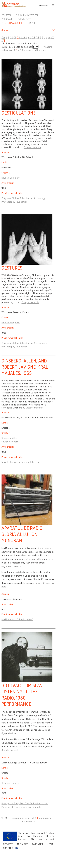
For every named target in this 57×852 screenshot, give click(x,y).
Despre (31, 23)
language (43, 5)
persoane (7, 19)
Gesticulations (19, 113)
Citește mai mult (32, 147)
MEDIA (50, 844)
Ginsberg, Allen (9, 437)
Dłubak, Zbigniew (11, 177)
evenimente (24, 19)
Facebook (17, 848)
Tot (3, 37)
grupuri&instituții (27, 15)
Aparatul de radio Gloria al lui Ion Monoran (22, 534)
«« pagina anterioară (22, 817)
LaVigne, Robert (10, 441)
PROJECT (8, 844)
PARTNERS (37, 844)
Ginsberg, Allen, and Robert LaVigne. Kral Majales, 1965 (25, 367)
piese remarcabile (12, 23)
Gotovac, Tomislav (11, 782)
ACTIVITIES (22, 844)
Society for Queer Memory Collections (21, 462)
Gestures (12, 268)
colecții (6, 15)
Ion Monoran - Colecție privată (17, 619)
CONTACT (8, 848)
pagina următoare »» (35, 50)
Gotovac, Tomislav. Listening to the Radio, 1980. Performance (22, 694)
